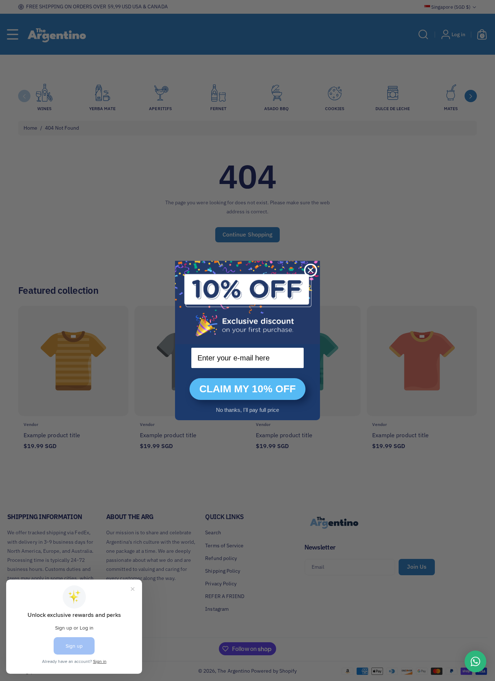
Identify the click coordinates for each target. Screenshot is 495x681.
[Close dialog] (310, 270)
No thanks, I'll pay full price (247, 410)
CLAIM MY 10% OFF (247, 388)
